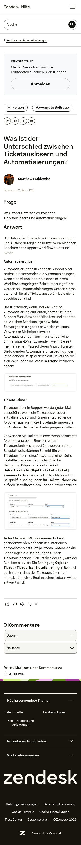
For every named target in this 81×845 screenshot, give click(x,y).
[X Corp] (23, 121)
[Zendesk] (40, 777)
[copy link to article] (7, 121)
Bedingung (12, 465)
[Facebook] (15, 121)
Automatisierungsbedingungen (50, 351)
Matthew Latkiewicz (34, 179)
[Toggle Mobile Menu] (72, 7)
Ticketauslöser (15, 407)
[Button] (7, 604)
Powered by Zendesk (46, 833)
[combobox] (40, 635)
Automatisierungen (19, 269)
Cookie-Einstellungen (54, 811)
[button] (36, 701)
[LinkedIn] (31, 121)
